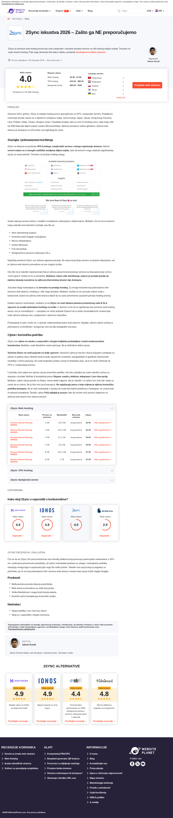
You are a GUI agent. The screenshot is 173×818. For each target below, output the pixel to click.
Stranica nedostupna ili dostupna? (65, 773)
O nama (94, 754)
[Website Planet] (8, 19)
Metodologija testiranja (101, 783)
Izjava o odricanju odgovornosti (106, 773)
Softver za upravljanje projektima (21, 768)
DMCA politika (97, 797)
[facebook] (132, 764)
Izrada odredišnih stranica (18, 763)
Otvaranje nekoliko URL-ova (61, 778)
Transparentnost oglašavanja (12, 4)
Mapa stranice (97, 778)
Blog (92, 759)
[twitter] (137, 764)
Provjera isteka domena (59, 768)
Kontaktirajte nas (98, 763)
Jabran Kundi (153, 61)
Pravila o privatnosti (100, 788)
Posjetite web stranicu (147, 85)
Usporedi (17, 536)
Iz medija (94, 802)
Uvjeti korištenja (98, 792)
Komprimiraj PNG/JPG (58, 754)
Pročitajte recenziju (18, 721)
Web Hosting (11, 759)
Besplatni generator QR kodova (63, 759)
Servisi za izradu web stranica (20, 754)
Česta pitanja (96, 768)
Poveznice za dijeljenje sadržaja (63, 763)
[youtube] (143, 764)
